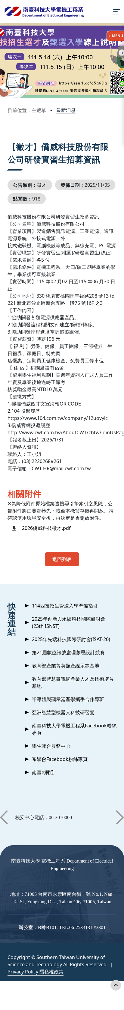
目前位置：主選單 (27, 110)
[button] (4, 817)
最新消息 (66, 110)
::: (9, 139)
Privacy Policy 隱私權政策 (36, 971)
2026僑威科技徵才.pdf (46, 528)
